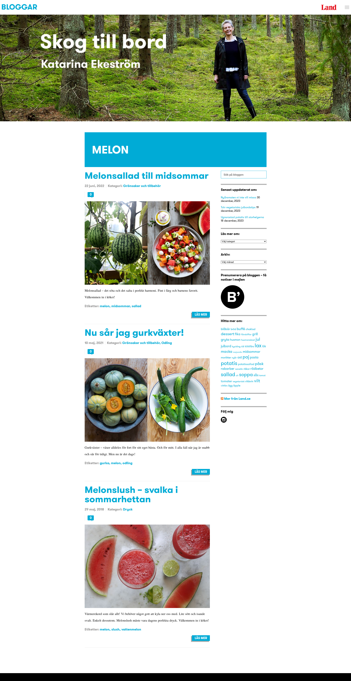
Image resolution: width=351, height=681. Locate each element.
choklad (250, 329)
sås (256, 375)
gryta (225, 339)
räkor (247, 369)
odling (127, 463)
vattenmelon (131, 629)
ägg (230, 385)
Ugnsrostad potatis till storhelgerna (242, 217)
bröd (233, 329)
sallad (136, 306)
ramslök (239, 369)
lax (258, 345)
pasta (254, 357)
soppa (246, 374)
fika (237, 334)
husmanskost (248, 339)
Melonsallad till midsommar (146, 175)
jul (258, 339)
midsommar (120, 306)
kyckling (236, 346)
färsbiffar (246, 334)
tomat (262, 375)
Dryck (128, 509)
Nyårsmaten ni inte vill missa (238, 197)
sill (237, 375)
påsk (259, 363)
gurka (104, 463)
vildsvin (249, 381)
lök (264, 346)
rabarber (227, 369)
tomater (226, 381)
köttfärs (249, 346)
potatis (229, 363)
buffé (241, 329)
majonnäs (237, 352)
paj (246, 357)
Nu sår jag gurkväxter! (134, 332)
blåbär (225, 329)
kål (242, 346)
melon (105, 306)
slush (115, 629)
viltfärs (224, 385)
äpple (236, 385)
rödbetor (256, 369)
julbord (226, 346)
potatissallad (246, 364)
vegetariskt (238, 381)
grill (255, 334)
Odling (166, 343)
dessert (227, 333)
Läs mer (201, 315)
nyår (234, 357)
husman (235, 339)
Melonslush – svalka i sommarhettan (131, 494)
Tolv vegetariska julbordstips (238, 207)
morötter (226, 357)
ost (239, 357)
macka (226, 351)
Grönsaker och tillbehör (142, 186)
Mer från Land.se (237, 398)
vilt (257, 380)
